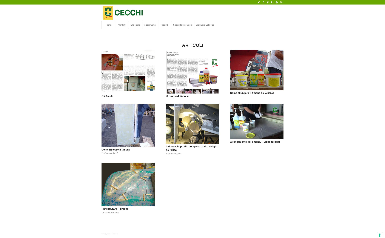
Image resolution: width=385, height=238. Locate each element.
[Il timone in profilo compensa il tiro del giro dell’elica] (192, 124)
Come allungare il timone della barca (252, 93)
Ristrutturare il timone (115, 208)
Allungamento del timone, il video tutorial (255, 141)
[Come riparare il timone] (128, 125)
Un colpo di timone (177, 96)
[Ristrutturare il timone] (128, 184)
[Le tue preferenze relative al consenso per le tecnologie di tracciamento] (380, 235)
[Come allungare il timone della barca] (256, 70)
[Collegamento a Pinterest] (267, 2)
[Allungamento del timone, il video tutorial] (256, 121)
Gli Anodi (107, 96)
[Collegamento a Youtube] (276, 2)
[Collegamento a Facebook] (263, 2)
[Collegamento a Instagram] (281, 2)
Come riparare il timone (116, 149)
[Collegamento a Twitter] (258, 2)
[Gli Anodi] (128, 72)
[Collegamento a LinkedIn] (272, 2)
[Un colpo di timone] (192, 72)
